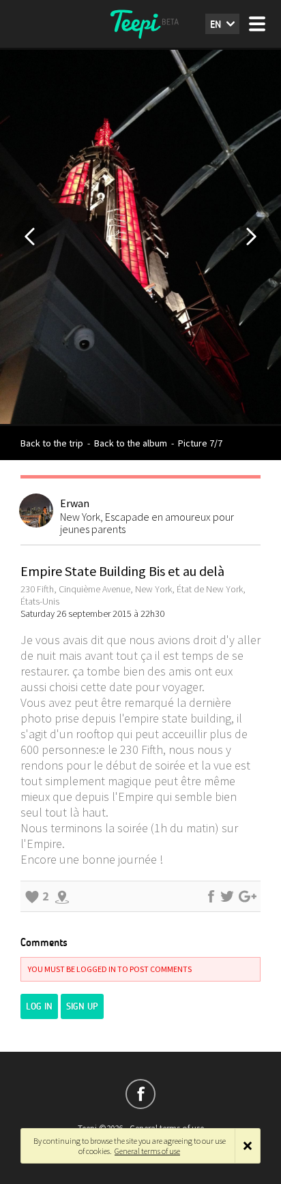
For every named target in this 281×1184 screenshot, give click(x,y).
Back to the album (130, 443)
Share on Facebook (210, 896)
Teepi (140, 24)
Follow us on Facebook (140, 1094)
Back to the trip (51, 443)
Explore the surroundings (62, 896)
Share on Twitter (227, 896)
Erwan (74, 503)
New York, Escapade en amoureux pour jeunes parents (147, 523)
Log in (39, 1006)
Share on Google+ (247, 896)
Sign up (82, 1006)
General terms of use (147, 1151)
